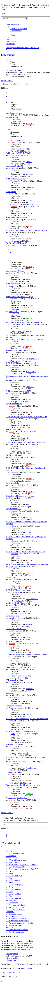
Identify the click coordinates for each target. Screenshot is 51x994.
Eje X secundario (12, 483)
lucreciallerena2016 (18, 324)
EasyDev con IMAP (13, 509)
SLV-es (11, 419)
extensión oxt (11, 192)
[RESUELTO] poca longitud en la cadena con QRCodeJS (27, 230)
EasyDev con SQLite (14, 404)
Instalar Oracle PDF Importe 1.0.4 (18, 603)
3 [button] (6, 96)
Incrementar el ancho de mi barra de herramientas (24, 322)
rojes (27, 753)
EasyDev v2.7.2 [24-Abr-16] (16, 243)
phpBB (16, 964)
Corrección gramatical (14, 706)
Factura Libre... (11, 577)
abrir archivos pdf (12, 309)
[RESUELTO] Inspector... (15, 642)
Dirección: (22, 820)
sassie (11, 747)
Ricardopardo (14, 761)
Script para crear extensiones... (17, 217)
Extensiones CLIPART (14, 166)
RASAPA (29, 517)
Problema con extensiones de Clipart (19, 297)
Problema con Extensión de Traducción (20, 667)
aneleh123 (12, 444)
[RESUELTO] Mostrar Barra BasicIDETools (23, 732)
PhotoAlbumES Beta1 (14, 429)
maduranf (12, 721)
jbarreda (12, 682)
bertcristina (13, 168)
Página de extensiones (14, 70)
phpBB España (26, 968)
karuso (11, 286)
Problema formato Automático (17, 179)
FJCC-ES (29, 573)
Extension (9, 693)
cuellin (11, 669)
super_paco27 (14, 312)
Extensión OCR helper (14, 744)
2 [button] (6, 94)
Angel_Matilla (14, 605)
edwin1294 (13, 567)
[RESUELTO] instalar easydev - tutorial (21, 363)
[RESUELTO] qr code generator (18, 590)
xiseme (28, 637)
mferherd (29, 425)
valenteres (14, 472)
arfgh (28, 149)
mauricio (29, 124)
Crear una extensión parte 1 (16, 772)
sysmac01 (12, 232)
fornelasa (29, 279)
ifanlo (11, 352)
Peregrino (12, 708)
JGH (27, 438)
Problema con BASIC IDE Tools (18, 153)
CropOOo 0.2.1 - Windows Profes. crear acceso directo (26, 442)
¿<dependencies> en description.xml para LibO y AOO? (27, 654)
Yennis (28, 714)
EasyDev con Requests (14, 455)
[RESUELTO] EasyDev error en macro (20, 496)
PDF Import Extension (14, 680)
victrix (13, 734)
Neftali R (29, 200)
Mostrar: (6, 818)
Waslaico (12, 695)
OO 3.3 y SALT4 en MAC (16, 629)
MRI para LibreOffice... (15, 271)
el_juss (11, 393)
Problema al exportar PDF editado (18, 284)
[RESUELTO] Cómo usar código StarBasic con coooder (27, 719)
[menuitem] (18, 29)
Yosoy (11, 194)
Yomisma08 (14, 181)
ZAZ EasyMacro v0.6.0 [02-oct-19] (19, 205)
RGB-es (14, 115)
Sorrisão (12, 380)
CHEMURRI (16, 592)
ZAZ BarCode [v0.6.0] (14, 140)
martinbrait (13, 365)
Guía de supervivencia (14, 113)
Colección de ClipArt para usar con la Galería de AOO (26, 417)
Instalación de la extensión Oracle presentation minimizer (27, 564)
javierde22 (12, 618)
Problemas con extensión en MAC (18, 391)
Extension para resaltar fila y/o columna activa (23, 785)
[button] (6, 98)
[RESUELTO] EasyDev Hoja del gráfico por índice (25, 552)
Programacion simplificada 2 (16, 798)
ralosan (11, 631)
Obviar (3, 13)
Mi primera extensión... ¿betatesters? (19, 350)
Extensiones (8, 54)
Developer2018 (14, 339)
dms (10, 498)
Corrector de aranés (13, 616)
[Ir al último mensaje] (33, 124)
